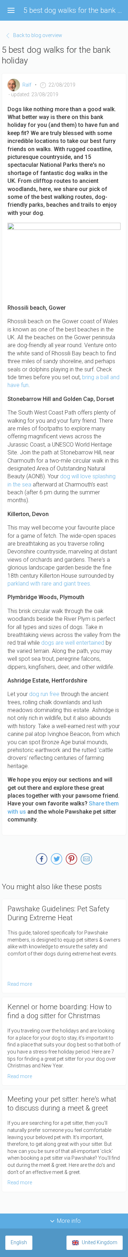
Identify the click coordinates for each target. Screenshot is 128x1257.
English (19, 1242)
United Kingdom (99, 1242)
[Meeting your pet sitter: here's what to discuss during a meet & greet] (64, 1140)
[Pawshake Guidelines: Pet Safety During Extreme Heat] (64, 946)
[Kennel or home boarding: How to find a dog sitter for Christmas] (64, 1041)
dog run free (44, 694)
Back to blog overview (37, 35)
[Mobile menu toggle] (11, 10)
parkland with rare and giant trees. (49, 583)
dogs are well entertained (72, 642)
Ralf (26, 85)
